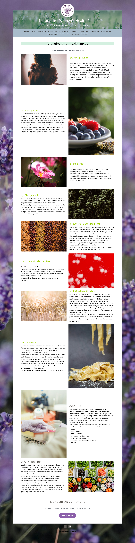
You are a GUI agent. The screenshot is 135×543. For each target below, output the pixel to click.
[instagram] (69, 526)
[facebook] (65, 526)
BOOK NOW (67, 515)
